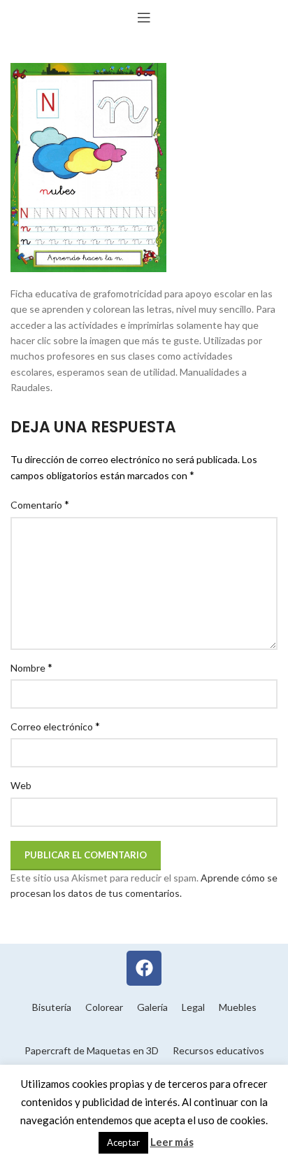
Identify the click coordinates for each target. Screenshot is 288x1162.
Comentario (39, 504)
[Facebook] (144, 968)
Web (20, 785)
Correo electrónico (55, 725)
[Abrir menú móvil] (144, 17)
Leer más (172, 1141)
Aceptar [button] (123, 1142)
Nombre (31, 667)
